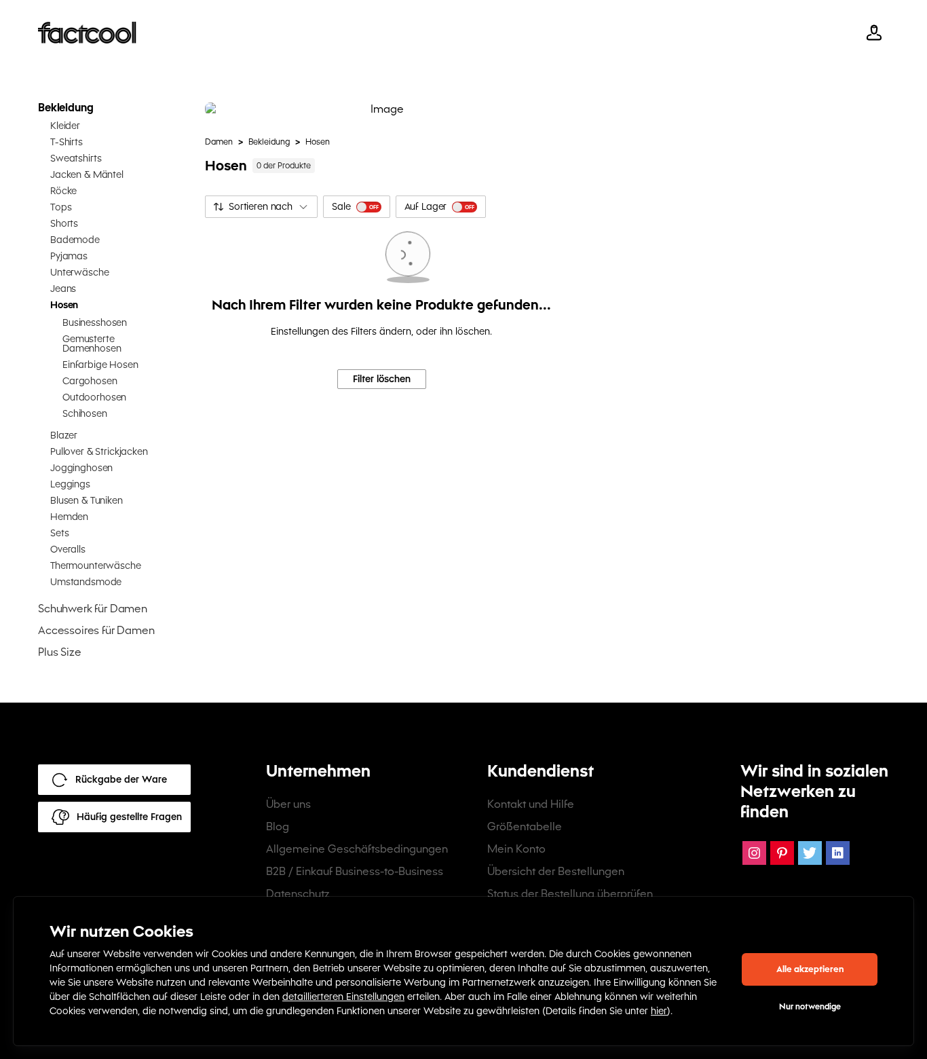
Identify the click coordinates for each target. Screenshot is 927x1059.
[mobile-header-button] (874, 32)
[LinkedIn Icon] (838, 853)
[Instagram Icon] (754, 853)
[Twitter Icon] (810, 853)
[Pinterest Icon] (782, 853)
